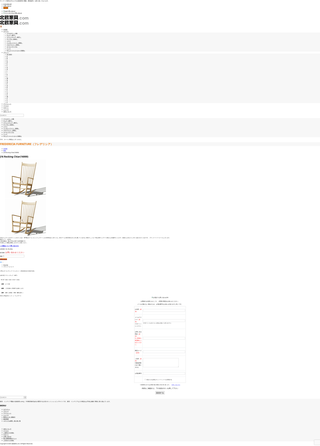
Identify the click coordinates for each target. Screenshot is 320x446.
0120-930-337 (7, 4)
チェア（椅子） (11, 35)
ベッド (9, 49)
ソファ (9, 41)
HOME (5, 30)
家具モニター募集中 (9, 417)
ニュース (6, 110)
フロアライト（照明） (13, 45)
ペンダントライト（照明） (15, 43)
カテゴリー (6, 409)
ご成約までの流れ (8, 433)
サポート (6, 108)
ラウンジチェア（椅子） (14, 37)
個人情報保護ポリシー (10, 438)
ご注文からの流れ (8, 440)
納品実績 (6, 419)
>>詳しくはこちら (175, 384)
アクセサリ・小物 (12, 33)
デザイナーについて (8, 267)
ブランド (6, 52)
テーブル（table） (12, 39)
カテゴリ (6, 31)
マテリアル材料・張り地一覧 (12, 421)
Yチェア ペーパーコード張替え (16, 51)
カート (5, 8)
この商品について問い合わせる (9, 246)
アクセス (6, 106)
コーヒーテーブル (12, 47)
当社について (7, 112)
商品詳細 (5, 265)
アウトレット (7, 104)
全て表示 (9, 54)
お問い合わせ (7, 6)
